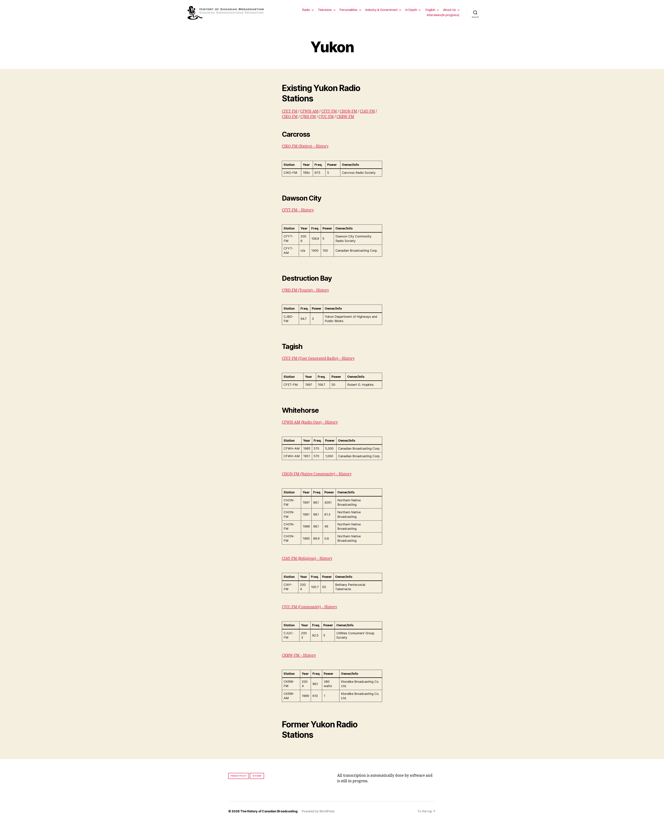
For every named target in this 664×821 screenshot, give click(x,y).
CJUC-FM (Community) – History (309, 607)
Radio (306, 10)
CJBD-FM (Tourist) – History (305, 290)
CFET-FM (289, 111)
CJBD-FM (308, 116)
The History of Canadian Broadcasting (268, 811)
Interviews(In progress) (443, 15)
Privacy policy (239, 776)
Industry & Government (381, 10)
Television (325, 10)
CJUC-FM (326, 116)
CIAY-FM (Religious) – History (307, 558)
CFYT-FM (329, 111)
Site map (257, 776)
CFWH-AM (309, 111)
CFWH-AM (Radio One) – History (310, 422)
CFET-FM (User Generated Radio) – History (318, 358)
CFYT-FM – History (298, 210)
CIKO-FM (290, 116)
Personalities (349, 10)
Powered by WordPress (318, 811)
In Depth (411, 10)
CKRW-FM (345, 116)
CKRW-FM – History (299, 655)
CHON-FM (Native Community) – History (317, 474)
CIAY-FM (367, 111)
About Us (449, 10)
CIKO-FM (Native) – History (305, 146)
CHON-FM (348, 111)
